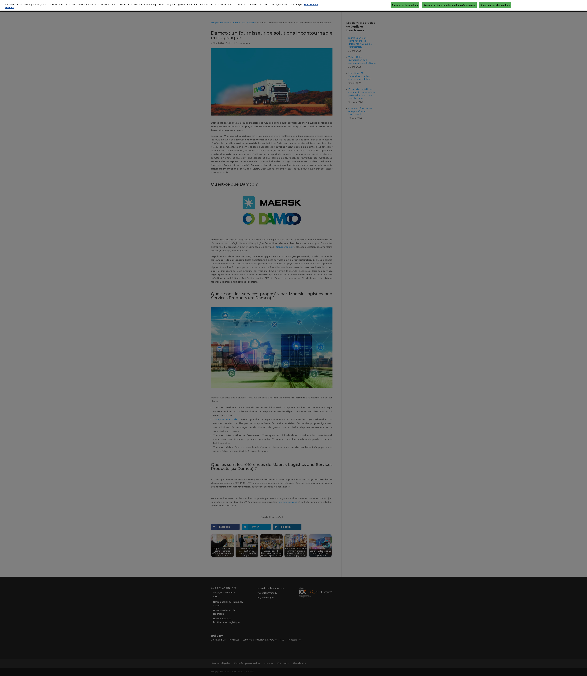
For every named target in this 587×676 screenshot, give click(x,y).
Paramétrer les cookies (405, 5)
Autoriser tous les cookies (495, 5)
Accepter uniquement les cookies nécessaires (449, 5)
